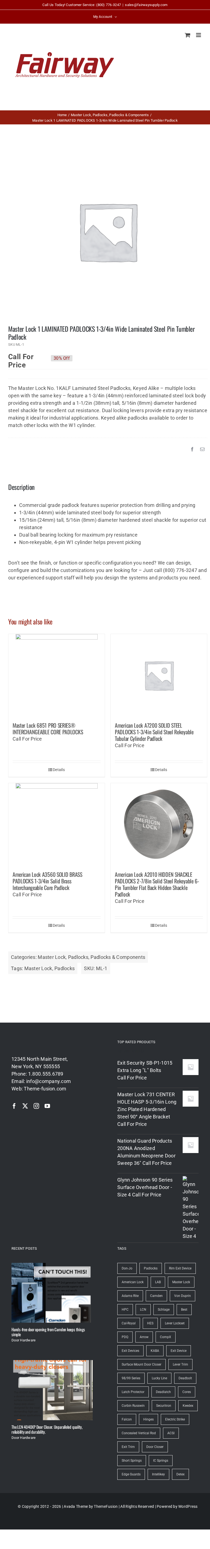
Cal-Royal (129, 1323)
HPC (125, 1309)
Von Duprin (182, 1296)
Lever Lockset (175, 1323)
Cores (186, 1392)
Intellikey (158, 1474)
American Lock (133, 1282)
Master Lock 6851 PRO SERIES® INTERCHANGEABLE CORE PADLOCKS (48, 728)
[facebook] (14, 1106)
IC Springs (160, 1461)
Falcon (127, 1419)
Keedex (188, 1406)
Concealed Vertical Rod (139, 1433)
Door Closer (155, 1447)
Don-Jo (127, 1268)
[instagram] (36, 1106)
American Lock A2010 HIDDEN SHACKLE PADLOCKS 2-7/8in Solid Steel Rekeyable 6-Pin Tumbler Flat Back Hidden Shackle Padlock (157, 884)
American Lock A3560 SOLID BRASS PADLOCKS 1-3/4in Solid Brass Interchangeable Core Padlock (47, 881)
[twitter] (25, 1106)
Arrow (144, 1337)
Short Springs (132, 1461)
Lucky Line (159, 1378)
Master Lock (52, 957)
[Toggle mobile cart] (187, 35)
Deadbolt (185, 1378)
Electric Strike (175, 1419)
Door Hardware (23, 1340)
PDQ (125, 1337)
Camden (156, 1296)
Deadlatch (163, 1392)
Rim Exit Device (180, 1268)
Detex (180, 1474)
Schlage (164, 1309)
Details (59, 769)
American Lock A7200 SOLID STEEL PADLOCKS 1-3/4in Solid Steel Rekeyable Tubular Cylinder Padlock (154, 732)
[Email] (202, 449)
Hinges (148, 1419)
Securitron (163, 1406)
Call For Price (21, 358)
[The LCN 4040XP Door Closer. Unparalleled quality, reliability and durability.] (52, 1390)
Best (184, 1309)
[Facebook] (192, 449)
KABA (155, 1351)
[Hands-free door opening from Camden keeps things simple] (52, 1293)
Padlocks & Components (118, 957)
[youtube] (47, 1106)
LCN (143, 1309)
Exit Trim (128, 1447)
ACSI (170, 1433)
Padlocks (78, 957)
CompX (165, 1337)
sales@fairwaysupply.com (146, 5)
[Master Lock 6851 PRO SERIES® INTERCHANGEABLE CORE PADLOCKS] (56, 675)
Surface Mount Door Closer (141, 1364)
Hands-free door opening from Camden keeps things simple (48, 1331)
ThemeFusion (106, 1506)
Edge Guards (131, 1474)
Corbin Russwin (133, 1406)
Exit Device (178, 1351)
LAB (158, 1282)
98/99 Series (131, 1378)
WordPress (187, 1506)
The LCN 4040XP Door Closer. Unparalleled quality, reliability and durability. (47, 1429)
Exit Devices (130, 1351)
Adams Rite (130, 1296)
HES (150, 1323)
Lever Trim (180, 1364)
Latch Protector (133, 1392)
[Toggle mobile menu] (199, 35)
